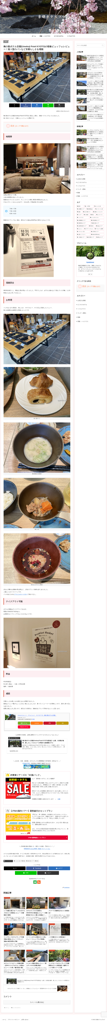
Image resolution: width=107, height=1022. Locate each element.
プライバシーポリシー (14, 1019)
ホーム (4, 1019)
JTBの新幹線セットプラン (37, 837)
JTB (50, 723)
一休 (62, 723)
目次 (12, 126)
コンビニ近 (17, 861)
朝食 (24, 861)
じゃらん (37, 723)
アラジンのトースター (21, 594)
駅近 (37, 861)
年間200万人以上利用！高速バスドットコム (37, 848)
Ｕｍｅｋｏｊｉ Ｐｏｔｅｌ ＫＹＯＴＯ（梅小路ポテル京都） (37, 715)
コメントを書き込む (37, 1002)
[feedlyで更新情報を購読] (35, 882)
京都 (59, 799)
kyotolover (90, 262)
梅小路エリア (31, 861)
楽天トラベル (24, 723)
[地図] (33, 719)
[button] (59, 105)
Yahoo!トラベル (24, 727)
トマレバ (24, 717)
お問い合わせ (24, 1019)
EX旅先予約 (26, 763)
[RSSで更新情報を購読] (39, 882)
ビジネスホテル (8, 861)
